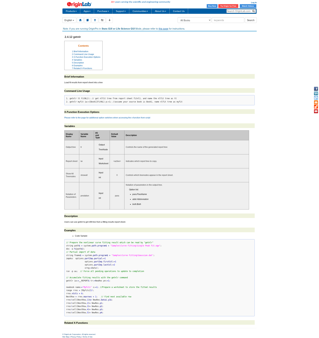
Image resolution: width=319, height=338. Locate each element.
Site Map (65, 337)
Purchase (102, 11)
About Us (159, 11)
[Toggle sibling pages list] (102, 20)
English (68, 20)
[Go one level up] (95, 20)
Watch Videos (248, 6)
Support (120, 11)
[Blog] (316, 98)
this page (163, 28)
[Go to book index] (87, 20)
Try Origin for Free (228, 6)
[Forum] (316, 102)
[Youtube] (316, 111)
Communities (139, 11)
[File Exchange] (316, 107)
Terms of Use (88, 337)
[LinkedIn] (316, 93)
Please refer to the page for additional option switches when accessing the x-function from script (107, 118)
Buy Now (212, 6)
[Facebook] (316, 89)
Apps (86, 11)
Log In (254, 2)
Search (251, 20)
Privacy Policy (76, 337)
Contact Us (179, 11)
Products (70, 11)
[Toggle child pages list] (109, 20)
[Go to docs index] (80, 20)
